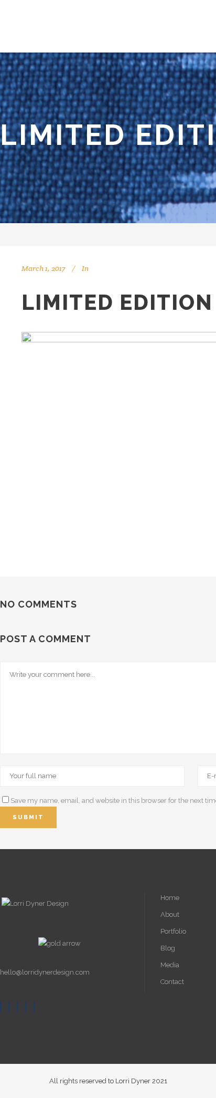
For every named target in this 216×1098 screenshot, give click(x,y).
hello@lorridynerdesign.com (45, 972)
